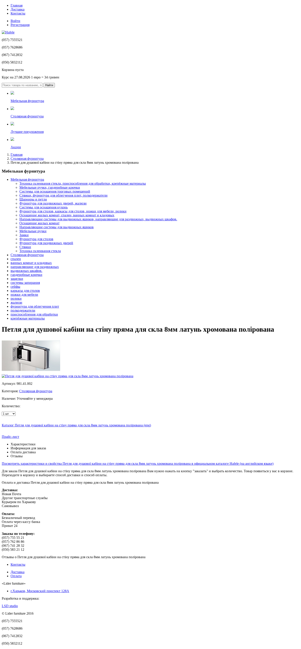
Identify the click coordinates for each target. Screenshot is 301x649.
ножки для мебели (24, 294)
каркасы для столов (25, 290)
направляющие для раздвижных (35, 267)
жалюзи (16, 302)
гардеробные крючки (26, 275)
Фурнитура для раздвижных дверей (46, 243)
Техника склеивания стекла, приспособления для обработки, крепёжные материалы (82, 183)
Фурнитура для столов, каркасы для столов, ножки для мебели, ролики (72, 211)
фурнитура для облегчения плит (35, 306)
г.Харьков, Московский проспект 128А (40, 591)
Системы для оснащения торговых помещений (54, 191)
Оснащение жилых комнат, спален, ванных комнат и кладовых (66, 215)
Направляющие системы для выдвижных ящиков (56, 227)
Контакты (18, 13)
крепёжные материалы (28, 318)
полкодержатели (23, 310)
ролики (16, 298)
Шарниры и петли (33, 199)
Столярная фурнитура (27, 158)
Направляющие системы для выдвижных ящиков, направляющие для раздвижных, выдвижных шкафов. (98, 219)
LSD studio (10, 606)
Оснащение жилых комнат (39, 223)
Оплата (16, 576)
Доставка (17, 9)
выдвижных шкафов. (26, 271)
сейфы (15, 286)
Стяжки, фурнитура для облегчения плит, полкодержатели (63, 195)
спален (16, 259)
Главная (16, 5)
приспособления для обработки (34, 314)
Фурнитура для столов (36, 239)
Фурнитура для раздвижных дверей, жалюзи (53, 203)
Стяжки (25, 247)
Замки (24, 235)
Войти (15, 21)
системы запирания (25, 283)
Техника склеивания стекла (40, 251)
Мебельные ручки (32, 231)
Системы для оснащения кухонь (43, 207)
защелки (17, 279)
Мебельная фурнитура (27, 179)
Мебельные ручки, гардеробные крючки (49, 187)
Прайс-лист (10, 437)
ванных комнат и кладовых (31, 263)
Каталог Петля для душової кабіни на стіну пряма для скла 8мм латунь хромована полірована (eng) (76, 425)
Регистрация (20, 25)
